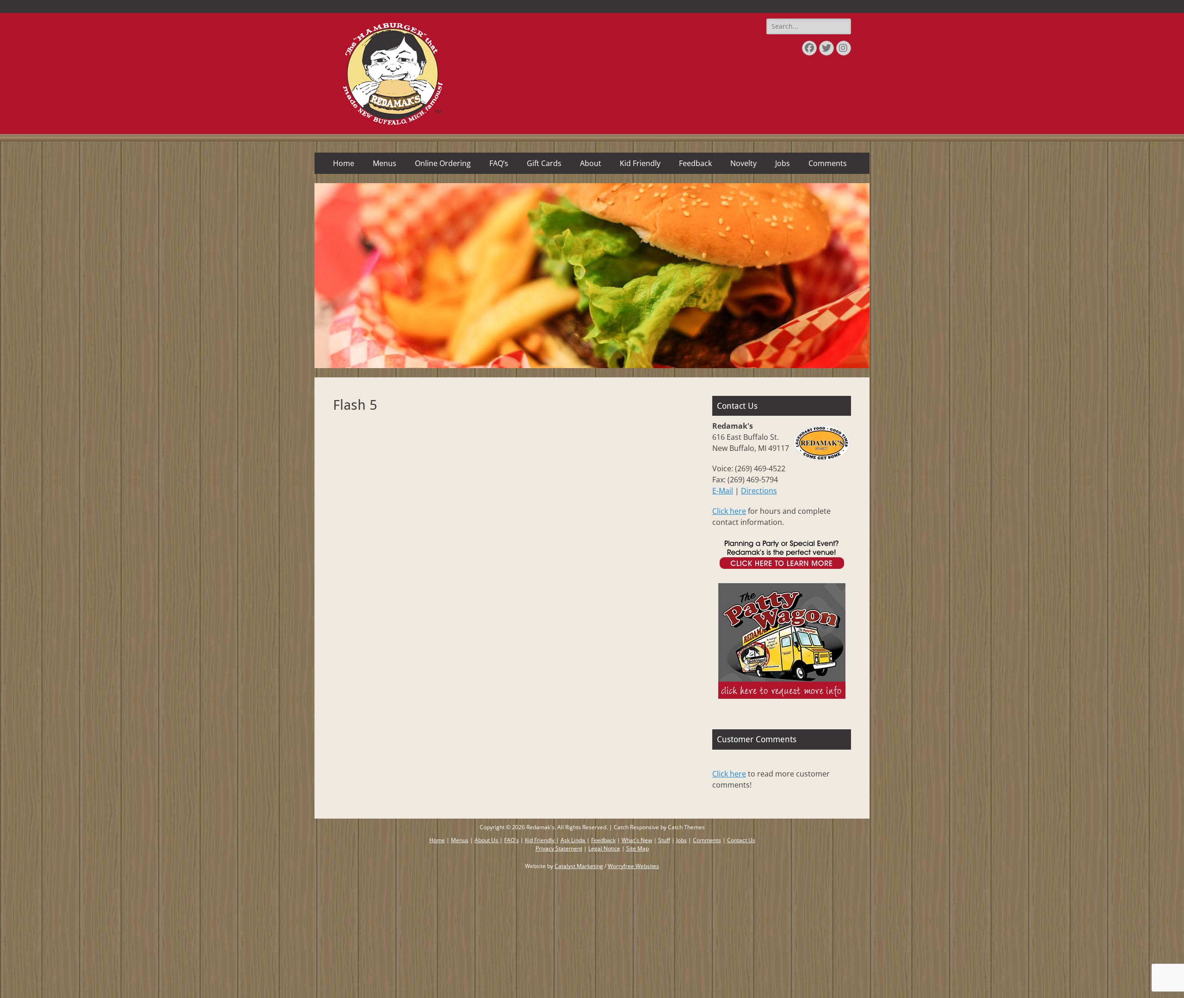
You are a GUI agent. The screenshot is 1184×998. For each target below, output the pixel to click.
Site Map (637, 848)
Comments (827, 163)
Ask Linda (573, 840)
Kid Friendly (640, 163)
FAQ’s (498, 163)
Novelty (743, 163)
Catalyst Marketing (579, 866)
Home (343, 163)
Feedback (695, 163)
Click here (729, 511)
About (590, 163)
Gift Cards (544, 163)
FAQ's (511, 840)
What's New (637, 840)
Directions (759, 491)
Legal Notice (604, 848)
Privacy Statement (559, 848)
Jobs (782, 163)
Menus (384, 163)
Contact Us (741, 840)
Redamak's (540, 827)
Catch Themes (686, 827)
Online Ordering (443, 163)
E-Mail (722, 491)
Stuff (664, 840)
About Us (487, 840)
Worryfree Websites (633, 866)
